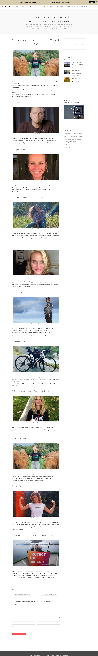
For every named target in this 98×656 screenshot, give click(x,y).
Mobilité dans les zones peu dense (49, 594)
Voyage (81, 67)
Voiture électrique (76, 75)
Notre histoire (65, 655)
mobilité (14, 589)
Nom (13, 620)
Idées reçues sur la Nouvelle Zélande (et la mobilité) (77, 64)
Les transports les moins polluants (23, 594)
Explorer (92, 6)
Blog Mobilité (84, 6)
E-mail (38, 620)
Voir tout (74, 88)
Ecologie (49, 14)
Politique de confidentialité (56, 655)
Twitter (43, 655)
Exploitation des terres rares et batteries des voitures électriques (77, 72)
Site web (14, 626)
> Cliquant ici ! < (69, 2)
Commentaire (15, 604)
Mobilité (78, 67)
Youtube (47, 655)
